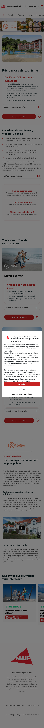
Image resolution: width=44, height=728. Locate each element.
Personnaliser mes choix (22, 394)
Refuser (22, 389)
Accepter (21, 384)
